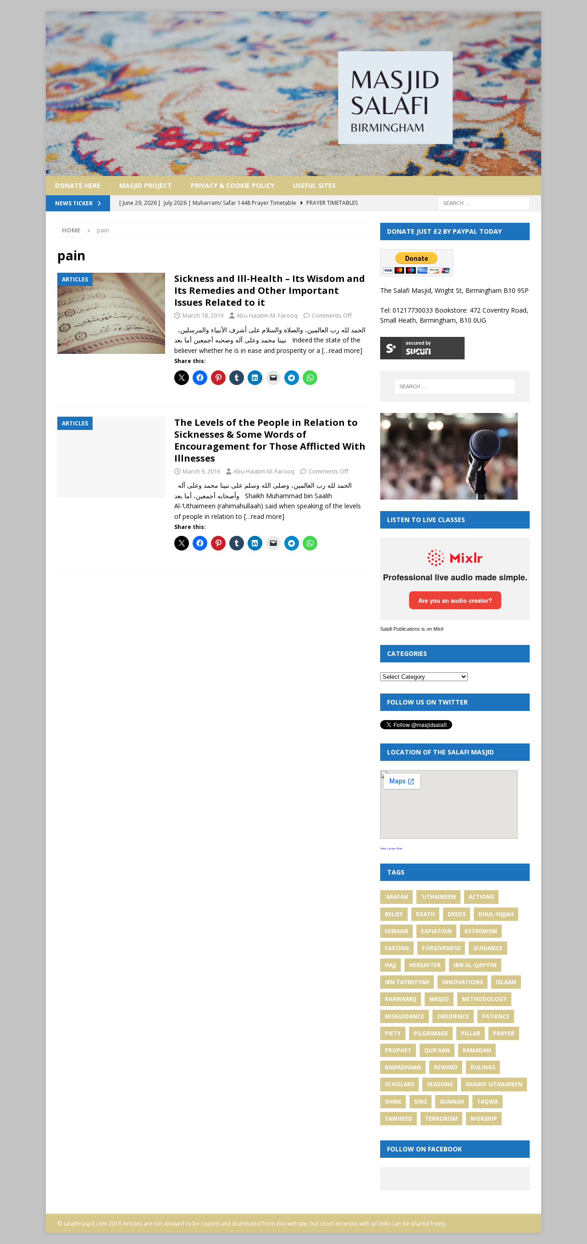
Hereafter (425, 965)
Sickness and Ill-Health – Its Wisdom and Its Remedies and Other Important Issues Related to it (269, 290)
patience (495, 1016)
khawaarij (400, 999)
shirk (393, 1102)
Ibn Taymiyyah (407, 982)
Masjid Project (145, 185)
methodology (484, 999)
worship (484, 1119)
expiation (436, 931)
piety (393, 1033)
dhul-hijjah (496, 914)
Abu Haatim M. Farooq (267, 315)
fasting (397, 948)
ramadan (477, 1050)
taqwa (487, 1102)
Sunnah (452, 1102)
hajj (390, 965)
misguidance (404, 1016)
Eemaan (396, 931)
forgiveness (441, 948)
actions (481, 897)
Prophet (398, 1050)
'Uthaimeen (438, 897)
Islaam (506, 982)
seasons (440, 1084)
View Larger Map (391, 848)
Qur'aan (437, 1050)
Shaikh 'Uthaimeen (493, 1084)
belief (394, 914)
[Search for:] (484, 202)
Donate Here (77, 185)
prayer (504, 1033)
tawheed (398, 1119)
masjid (439, 999)
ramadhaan (403, 1067)
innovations (462, 982)
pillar (470, 1033)
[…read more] (342, 350)
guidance (488, 948)
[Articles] (111, 313)
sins (420, 1102)
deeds (456, 914)
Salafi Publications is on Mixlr (412, 629)
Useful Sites (314, 185)
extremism (481, 931)
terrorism (441, 1119)
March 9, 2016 (201, 471)
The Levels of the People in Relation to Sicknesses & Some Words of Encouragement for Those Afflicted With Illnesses (269, 440)
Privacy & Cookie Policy (232, 185)
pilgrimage (431, 1033)
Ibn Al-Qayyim (475, 965)
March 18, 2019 (203, 315)
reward (446, 1067)
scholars (399, 1084)
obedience (453, 1016)
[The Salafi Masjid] (293, 170)
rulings (483, 1067)
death (425, 914)
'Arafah (396, 897)
